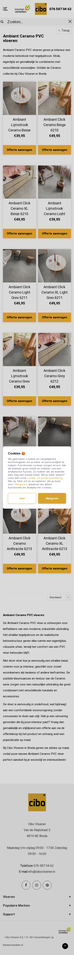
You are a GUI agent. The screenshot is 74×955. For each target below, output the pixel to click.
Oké (22, 498)
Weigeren (21, 484)
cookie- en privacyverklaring (45, 477)
